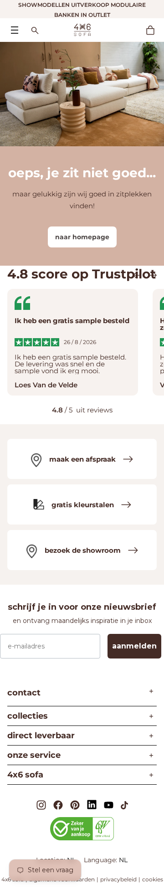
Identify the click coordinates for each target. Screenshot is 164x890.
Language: (101, 860)
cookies (152, 879)
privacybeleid (118, 879)
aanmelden (134, 646)
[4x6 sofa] (82, 29)
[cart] (155, 30)
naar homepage (82, 237)
